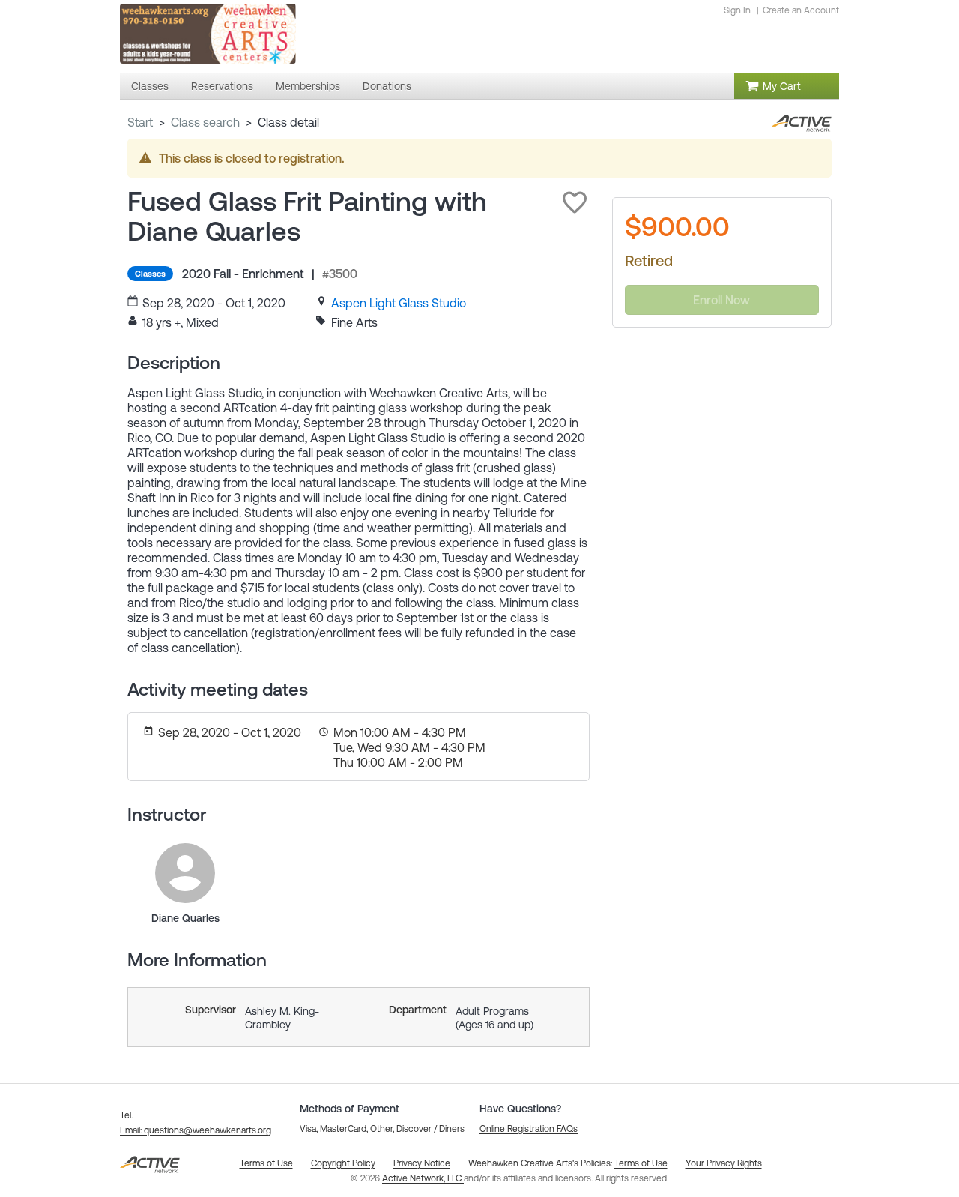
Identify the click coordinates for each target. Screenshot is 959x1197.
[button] (575, 202)
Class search (205, 122)
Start (140, 122)
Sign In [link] (737, 10)
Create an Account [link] (801, 10)
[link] (398, 303)
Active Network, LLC (423, 1178)
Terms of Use (641, 1163)
